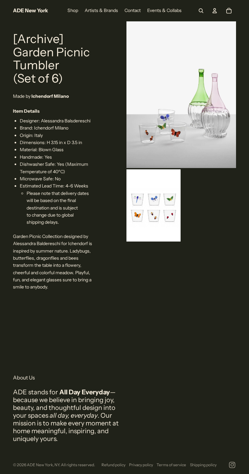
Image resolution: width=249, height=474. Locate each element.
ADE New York (40, 464)
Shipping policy (203, 464)
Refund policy (113, 464)
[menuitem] (72, 11)
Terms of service (171, 464)
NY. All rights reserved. (74, 464)
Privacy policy (141, 464)
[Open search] (201, 11)
